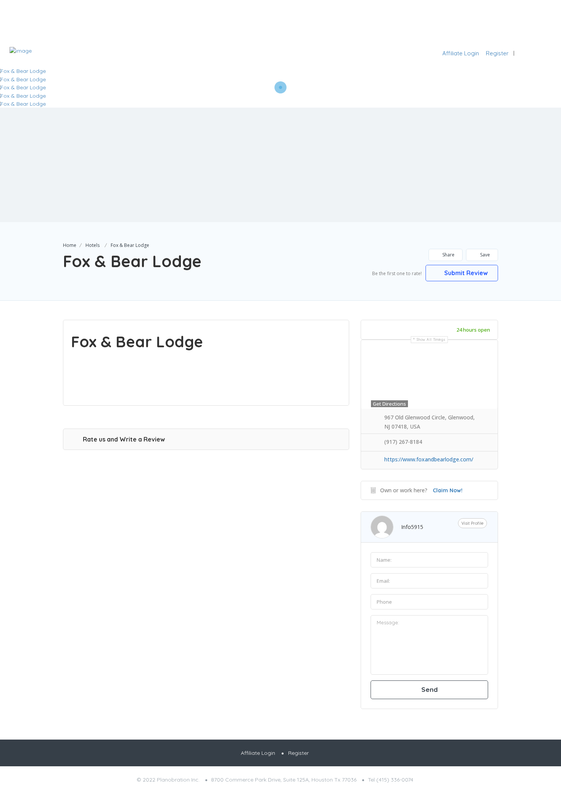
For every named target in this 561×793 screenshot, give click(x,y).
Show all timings (431, 339)
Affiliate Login (460, 53)
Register (497, 53)
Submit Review (465, 273)
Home (69, 245)
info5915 (412, 526)
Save (484, 254)
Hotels (92, 245)
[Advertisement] (280, 164)
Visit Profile (472, 523)
